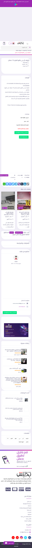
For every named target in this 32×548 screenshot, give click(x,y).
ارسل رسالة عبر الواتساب (21, 133)
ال (22, 438)
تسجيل (11, 233)
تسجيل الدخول (19, 233)
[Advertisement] (16, 24)
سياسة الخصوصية (27, 504)
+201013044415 (24, 137)
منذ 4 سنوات (25, 66)
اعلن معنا (29, 510)
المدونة (29, 514)
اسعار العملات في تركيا (26, 517)
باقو (15, 438)
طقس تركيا (28, 519)
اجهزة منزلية (18, 50)
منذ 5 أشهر (25, 219)
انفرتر (12, 438)
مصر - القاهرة (24, 64)
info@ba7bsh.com (24, 532)
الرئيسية (29, 50)
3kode (20, 544)
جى (19, 438)
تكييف (27, 438)
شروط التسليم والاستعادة (25, 508)
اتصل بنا (29, 512)
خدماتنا (29, 506)
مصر (11, 43)
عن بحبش (29, 501)
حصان (27, 442)
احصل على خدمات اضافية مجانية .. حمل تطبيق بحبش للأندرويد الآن (16, 1)
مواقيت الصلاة (27, 521)
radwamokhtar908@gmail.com (19, 303)
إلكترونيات (24, 50)
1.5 (7, 438)
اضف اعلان (10, 543)
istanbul (27, 530)
